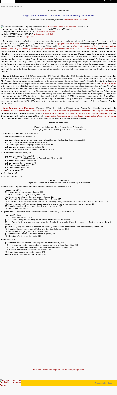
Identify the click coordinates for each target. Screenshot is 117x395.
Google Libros (29, 37)
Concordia (77, 113)
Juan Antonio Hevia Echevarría (75, 20)
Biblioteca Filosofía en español (11, 6)
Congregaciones (66, 44)
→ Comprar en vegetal (45, 32)
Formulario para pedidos (73, 370)
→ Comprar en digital (43, 34)
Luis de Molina (89, 49)
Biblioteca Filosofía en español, (62, 27)
